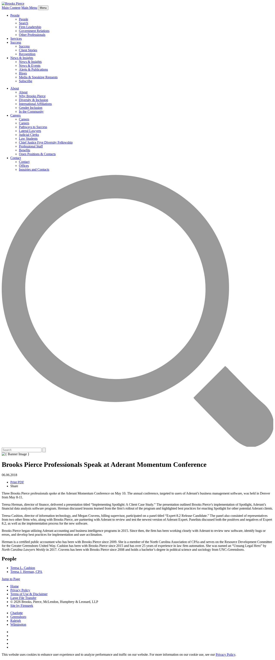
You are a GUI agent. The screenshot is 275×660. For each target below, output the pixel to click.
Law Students (28, 138)
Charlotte (16, 613)
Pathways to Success (33, 127)
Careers (15, 115)
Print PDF (17, 482)
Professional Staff (31, 146)
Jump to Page (11, 579)
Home (14, 586)
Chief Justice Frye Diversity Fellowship (46, 142)
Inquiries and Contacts (34, 169)
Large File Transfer (23, 598)
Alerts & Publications (33, 69)
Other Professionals (32, 34)
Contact (15, 158)
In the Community (31, 111)
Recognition (27, 54)
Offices (24, 165)
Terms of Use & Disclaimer (28, 594)
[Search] (137, 446)
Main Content (11, 7)
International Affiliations (35, 104)
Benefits (24, 150)
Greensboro (18, 617)
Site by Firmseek (21, 605)
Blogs (23, 73)
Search (23, 23)
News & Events (29, 65)
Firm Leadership (30, 27)
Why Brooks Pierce (32, 96)
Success (15, 42)
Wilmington (18, 624)
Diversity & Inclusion (33, 100)
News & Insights (21, 58)
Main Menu (29, 7)
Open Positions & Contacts (37, 154)
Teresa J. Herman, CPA (26, 572)
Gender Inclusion (30, 107)
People (15, 15)
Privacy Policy (20, 590)
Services (16, 38)
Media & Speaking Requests (38, 77)
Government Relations (34, 31)
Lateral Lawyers (30, 131)
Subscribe (25, 81)
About (14, 88)
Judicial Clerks (29, 135)
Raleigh (15, 620)
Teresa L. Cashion (22, 568)
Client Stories (28, 50)
